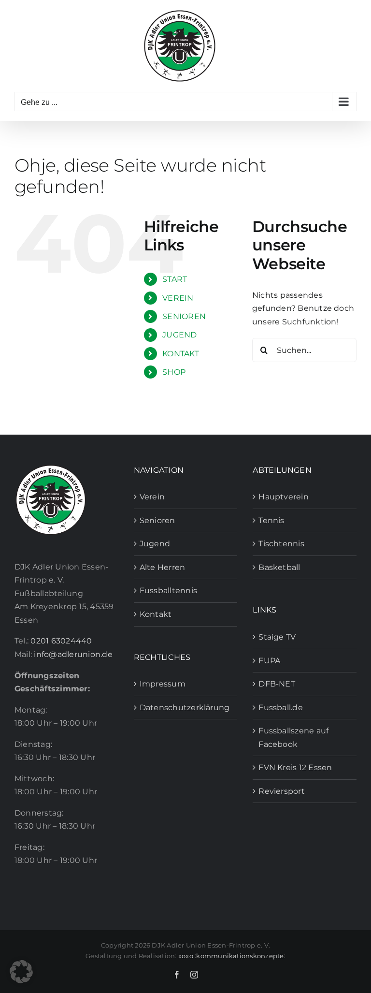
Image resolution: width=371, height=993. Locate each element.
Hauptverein (283, 496)
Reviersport (281, 791)
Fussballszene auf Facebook (293, 737)
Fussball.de (280, 707)
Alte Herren (163, 567)
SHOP (174, 372)
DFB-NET (276, 683)
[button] (21, 971)
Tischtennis (281, 543)
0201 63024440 (61, 640)
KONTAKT (180, 353)
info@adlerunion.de (73, 654)
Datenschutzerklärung (185, 707)
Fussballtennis (168, 590)
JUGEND (179, 334)
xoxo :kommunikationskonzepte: (231, 956)
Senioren (157, 520)
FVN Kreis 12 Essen (295, 767)
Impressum (163, 683)
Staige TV (277, 637)
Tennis (271, 520)
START (174, 279)
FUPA (269, 660)
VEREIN (177, 298)
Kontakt (156, 614)
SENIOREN (184, 316)
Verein (152, 496)
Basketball (279, 567)
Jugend (155, 543)
